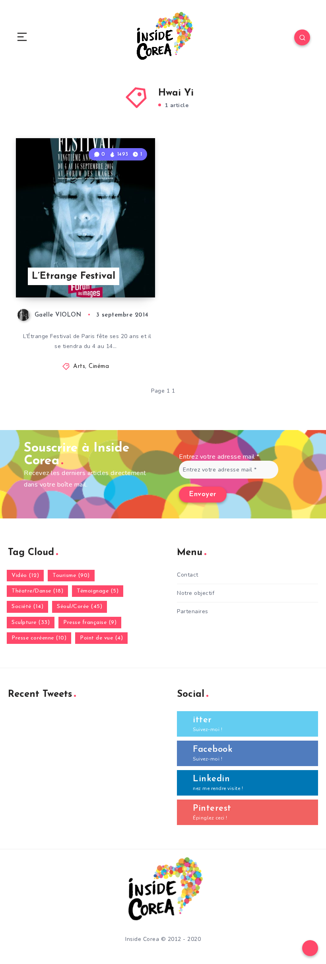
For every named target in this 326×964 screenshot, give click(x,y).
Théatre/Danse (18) (37, 591)
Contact (187, 575)
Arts (79, 367)
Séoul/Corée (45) (79, 607)
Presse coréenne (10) (39, 638)
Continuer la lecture (125, 274)
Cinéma (99, 367)
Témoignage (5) (97, 591)
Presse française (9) (89, 623)
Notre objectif (195, 593)
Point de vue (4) (101, 638)
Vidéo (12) (25, 576)
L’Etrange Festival (73, 276)
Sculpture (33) (31, 623)
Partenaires (192, 611)
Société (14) (27, 607)
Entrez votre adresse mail (219, 456)
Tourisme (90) (71, 576)
